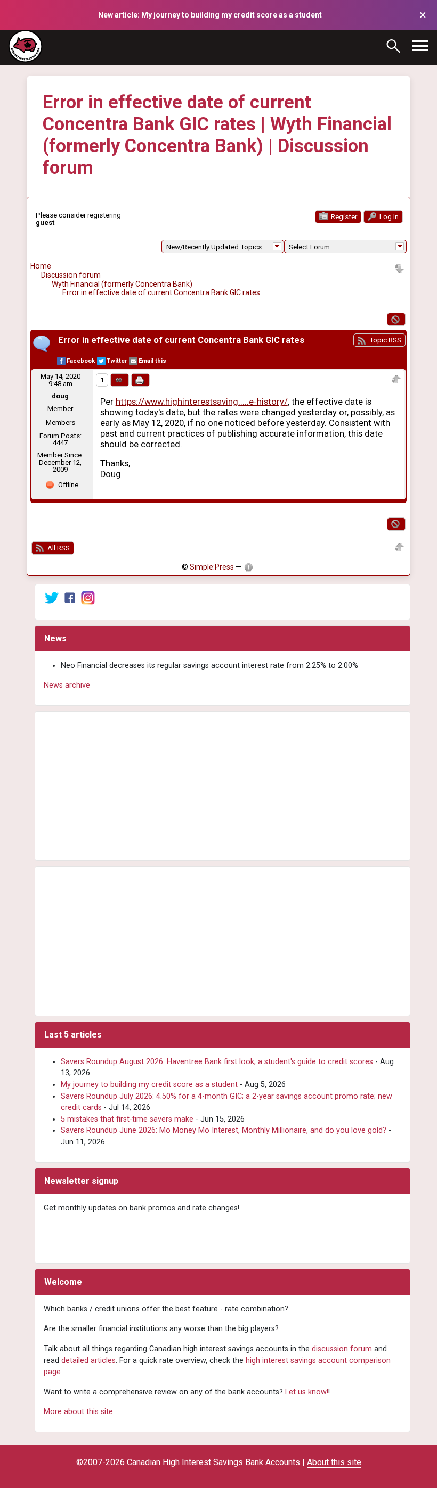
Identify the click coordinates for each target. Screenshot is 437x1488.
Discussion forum (71, 275)
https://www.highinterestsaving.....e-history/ (202, 402)
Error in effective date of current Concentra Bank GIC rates (161, 292)
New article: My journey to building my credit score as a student (210, 15)
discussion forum (342, 1348)
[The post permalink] (119, 380)
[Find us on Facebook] (70, 596)
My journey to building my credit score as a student (149, 1084)
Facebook (81, 360)
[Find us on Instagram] (88, 596)
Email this (152, 360)
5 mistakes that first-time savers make (127, 1119)
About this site (334, 1462)
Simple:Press (212, 567)
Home (40, 266)
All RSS (58, 548)
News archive (67, 685)
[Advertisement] (222, 786)
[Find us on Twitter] (52, 596)
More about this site (78, 1411)
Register (343, 217)
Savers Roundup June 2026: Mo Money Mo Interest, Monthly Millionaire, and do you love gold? (223, 1130)
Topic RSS (384, 340)
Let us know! (306, 1392)
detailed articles (88, 1360)
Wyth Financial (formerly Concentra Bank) (122, 284)
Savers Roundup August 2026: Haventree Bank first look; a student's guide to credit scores (217, 1061)
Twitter (117, 360)
